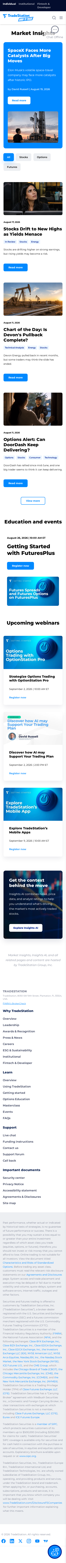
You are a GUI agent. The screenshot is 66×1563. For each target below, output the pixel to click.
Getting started (14, 1093)
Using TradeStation (17, 1086)
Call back (9, 1160)
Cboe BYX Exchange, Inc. (44, 1341)
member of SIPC (47, 1424)
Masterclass (11, 1105)
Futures (12, 167)
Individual (9, 3)
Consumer (34, 457)
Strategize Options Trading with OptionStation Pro (32, 679)
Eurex (6, 1417)
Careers (8, 1044)
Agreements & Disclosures (22, 1196)
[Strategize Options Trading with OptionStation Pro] (33, 652)
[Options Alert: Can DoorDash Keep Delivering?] (33, 409)
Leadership (11, 1025)
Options (42, 157)
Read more (19, 100)
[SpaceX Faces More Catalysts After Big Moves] (33, 127)
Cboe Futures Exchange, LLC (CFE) (36, 1413)
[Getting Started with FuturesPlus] (33, 591)
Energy (35, 241)
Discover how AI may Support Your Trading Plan (31, 754)
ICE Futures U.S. (12, 1365)
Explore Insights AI (25, 927)
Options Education (16, 1099)
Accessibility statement (20, 1190)
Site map (9, 1203)
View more (33, 500)
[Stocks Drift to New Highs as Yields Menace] (33, 198)
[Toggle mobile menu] (61, 17)
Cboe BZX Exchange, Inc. (18, 1345)
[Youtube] (37, 1541)
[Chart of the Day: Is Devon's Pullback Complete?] (33, 299)
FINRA (57, 1333)
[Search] (54, 17)
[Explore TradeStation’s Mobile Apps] (33, 804)
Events (8, 1111)
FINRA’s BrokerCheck (14, 1003)
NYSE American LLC (40, 1353)
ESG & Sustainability (17, 1050)
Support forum (13, 1154)
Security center (14, 1177)
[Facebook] (3, 1541)
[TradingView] (46, 1541)
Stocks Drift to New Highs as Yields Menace (33, 231)
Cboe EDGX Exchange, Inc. (24, 1349)
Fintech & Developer (44, 5)
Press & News (12, 1037)
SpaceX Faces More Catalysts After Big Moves (29, 55)
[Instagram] (29, 1541)
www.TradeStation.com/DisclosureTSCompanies (32, 1502)
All (8, 157)
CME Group (41, 1365)
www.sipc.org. (28, 1456)
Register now (20, 565)
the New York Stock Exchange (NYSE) (36, 1361)
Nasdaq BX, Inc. (29, 1357)
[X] (20, 1541)
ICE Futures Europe (27, 1417)
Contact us (10, 1148)
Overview (10, 1018)
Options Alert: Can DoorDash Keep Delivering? (24, 445)
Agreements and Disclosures (44, 1274)
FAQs (6, 1118)
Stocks (23, 157)
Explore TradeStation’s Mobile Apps (28, 830)
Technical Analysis (14, 347)
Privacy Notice (13, 1184)
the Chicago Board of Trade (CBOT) (35, 1369)
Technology (51, 457)
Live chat (9, 1135)
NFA (47, 1337)
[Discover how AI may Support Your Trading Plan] (33, 728)
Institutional (26, 3)
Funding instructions (18, 1141)
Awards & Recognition (19, 1031)
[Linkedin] (12, 1541)
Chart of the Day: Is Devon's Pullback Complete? (25, 335)
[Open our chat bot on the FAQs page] (55, 1552)
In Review (10, 241)
